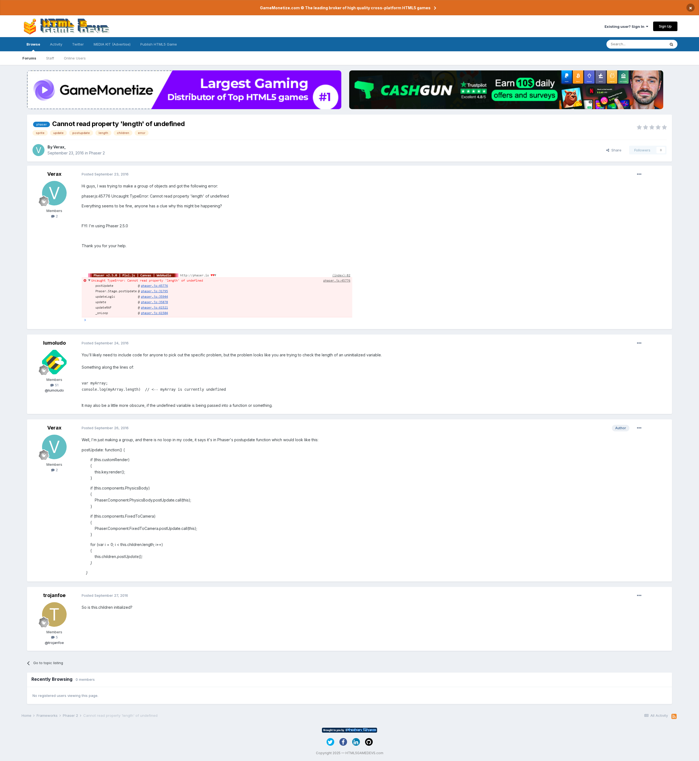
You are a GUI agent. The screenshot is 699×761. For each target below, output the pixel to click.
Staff (50, 58)
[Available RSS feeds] (674, 716)
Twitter (78, 44)
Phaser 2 (97, 153)
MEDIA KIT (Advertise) (112, 44)
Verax (58, 147)
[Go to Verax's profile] (38, 150)
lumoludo (54, 343)
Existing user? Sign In (625, 26)
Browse (33, 44)
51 (56, 385)
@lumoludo (54, 390)
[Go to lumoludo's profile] (54, 362)
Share (615, 150)
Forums (29, 58)
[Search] (671, 44)
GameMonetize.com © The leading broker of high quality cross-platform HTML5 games (345, 7)
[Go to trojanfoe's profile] (54, 614)
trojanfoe (54, 595)
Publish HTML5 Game (158, 44)
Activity (56, 44)
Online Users (75, 58)
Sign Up (665, 26)
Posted (105, 174)
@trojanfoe (54, 642)
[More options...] (639, 174)
